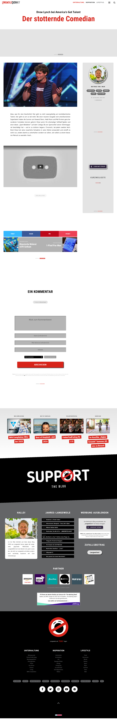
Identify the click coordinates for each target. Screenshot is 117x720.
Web (85, 671)
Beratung (75, 681)
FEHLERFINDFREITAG (71, 416)
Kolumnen (85, 657)
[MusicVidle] (52, 579)
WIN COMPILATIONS (19, 416)
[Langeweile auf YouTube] (66, 689)
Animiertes (59, 655)
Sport (85, 663)
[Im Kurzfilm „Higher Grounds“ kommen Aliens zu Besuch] (98, 433)
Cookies (95, 681)
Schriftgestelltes (58, 669)
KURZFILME (98, 416)
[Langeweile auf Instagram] (58, 689)
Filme (31, 663)
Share (31, 234)
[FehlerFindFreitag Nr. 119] (71, 431)
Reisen (85, 661)
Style (85, 665)
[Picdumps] (77, 579)
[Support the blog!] (58, 478)
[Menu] (109, 2)
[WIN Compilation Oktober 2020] (19, 431)
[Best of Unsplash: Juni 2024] (45, 431)
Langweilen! (94, 552)
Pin (50, 234)
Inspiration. (90, 2)
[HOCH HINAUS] (58, 703)
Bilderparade (31, 655)
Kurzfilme (31, 665)
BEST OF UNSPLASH (45, 416)
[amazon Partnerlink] (28, 579)
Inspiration (58, 651)
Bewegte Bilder (58, 661)
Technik (85, 667)
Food (85, 655)
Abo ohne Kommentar (50, 357)
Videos (58, 671)
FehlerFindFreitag (32, 657)
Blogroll (17, 681)
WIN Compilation (31, 671)
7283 (61, 641)
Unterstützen (35, 681)
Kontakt (45, 681)
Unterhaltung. (79, 2)
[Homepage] (12, 2)
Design (58, 663)
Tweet (13, 234)
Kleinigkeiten (31, 661)
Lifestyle (91, 90)
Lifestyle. (100, 2)
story (94, 93)
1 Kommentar (98, 100)
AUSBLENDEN (60, 54)
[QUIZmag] (65, 579)
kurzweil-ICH (58, 667)
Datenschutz (85, 681)
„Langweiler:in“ (89, 523)
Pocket (68, 234)
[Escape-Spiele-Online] (89, 579)
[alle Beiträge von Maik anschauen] (98, 74)
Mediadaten (55, 681)
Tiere (85, 669)
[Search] (114, 2)
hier (24, 375)
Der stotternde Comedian (58, 18)
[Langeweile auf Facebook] (42, 689)
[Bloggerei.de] (58, 715)
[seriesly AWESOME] (40, 579)
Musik (85, 659)
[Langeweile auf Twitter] (50, 689)
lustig (99, 90)
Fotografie (58, 665)
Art (58, 659)
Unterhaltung (31, 651)
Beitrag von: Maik (98, 86)
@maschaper (43, 302)
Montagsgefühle (31, 659)
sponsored (65, 681)
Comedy (106, 90)
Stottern (101, 93)
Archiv (25, 681)
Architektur (58, 657)
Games (31, 667)
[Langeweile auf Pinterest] (74, 689)
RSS (102, 681)
